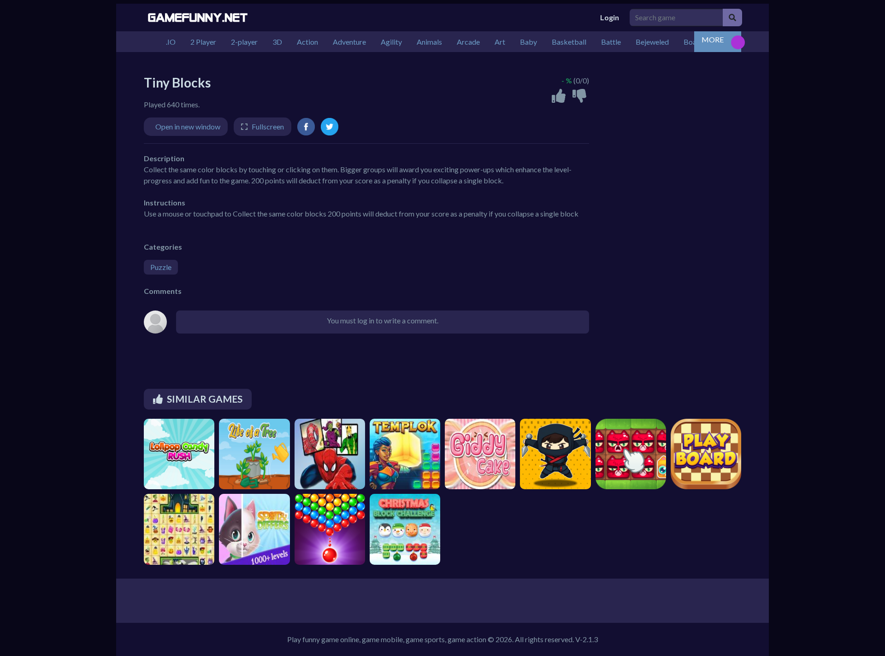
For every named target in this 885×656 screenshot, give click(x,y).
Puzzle (160, 267)
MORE (713, 39)
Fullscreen (268, 126)
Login (609, 17)
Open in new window (187, 126)
